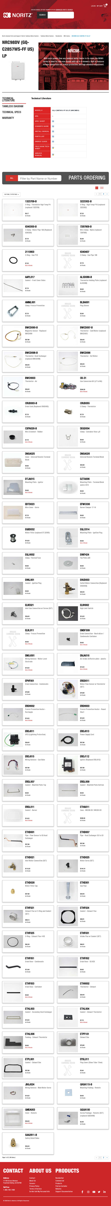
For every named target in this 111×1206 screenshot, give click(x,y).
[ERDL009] (69, 790)
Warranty (8, 118)
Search (42, 15)
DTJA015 (29, 479)
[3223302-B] (69, 210)
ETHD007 (84, 832)
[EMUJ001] (14, 664)
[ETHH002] (69, 992)
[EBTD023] (14, 512)
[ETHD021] (14, 866)
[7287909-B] (69, 235)
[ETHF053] (14, 992)
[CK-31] (69, 386)
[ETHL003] (14, 1017)
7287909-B (86, 227)
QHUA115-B (86, 1084)
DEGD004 (85, 428)
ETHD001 (29, 832)
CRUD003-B (31, 403)
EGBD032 (30, 529)
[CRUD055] (69, 411)
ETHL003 (29, 1009)
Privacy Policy (34, 1186)
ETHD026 (29, 883)
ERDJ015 (29, 756)
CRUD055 (85, 403)
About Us (32, 1181)
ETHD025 (84, 857)
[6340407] (69, 260)
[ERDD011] (69, 689)
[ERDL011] (14, 815)
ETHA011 (84, 807)
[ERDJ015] (14, 765)
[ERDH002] (14, 714)
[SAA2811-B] (14, 1143)
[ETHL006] (14, 1042)
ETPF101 (84, 1034)
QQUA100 (85, 1110)
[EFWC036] (69, 512)
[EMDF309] (69, 639)
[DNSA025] (14, 462)
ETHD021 (29, 857)
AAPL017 (29, 277)
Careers (32, 1183)
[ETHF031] (69, 941)
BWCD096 (85, 353)
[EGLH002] (14, 563)
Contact (32, 1178)
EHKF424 (84, 555)
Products (59, 1183)
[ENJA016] (69, 664)
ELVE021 (29, 605)
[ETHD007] (69, 840)
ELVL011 (29, 630)
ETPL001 (29, 1059)
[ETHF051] (14, 967)
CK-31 (83, 378)
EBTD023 (29, 504)
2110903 (29, 252)
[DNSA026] (69, 462)
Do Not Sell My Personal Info (39, 1191)
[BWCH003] (14, 386)
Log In (93, 6)
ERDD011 (84, 681)
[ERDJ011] (14, 739)
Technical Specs (11, 112)
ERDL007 (29, 782)
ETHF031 (84, 933)
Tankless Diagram (12, 106)
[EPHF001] (14, 689)
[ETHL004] (69, 1017)
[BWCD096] (69, 361)
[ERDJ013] (69, 739)
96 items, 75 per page (10, 194)
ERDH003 (84, 706)
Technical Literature (8, 99)
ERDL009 (84, 782)
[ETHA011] (69, 815)
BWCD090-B (31, 327)
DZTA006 (85, 479)
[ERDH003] (69, 714)
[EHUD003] (69, 588)
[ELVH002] (69, 613)
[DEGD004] (69, 437)
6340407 (84, 252)
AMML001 (30, 302)
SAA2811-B (31, 1135)
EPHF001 (29, 681)
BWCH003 (30, 378)
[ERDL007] (14, 790)
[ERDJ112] (69, 765)
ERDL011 (29, 807)
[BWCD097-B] (69, 336)
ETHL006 (29, 1034)
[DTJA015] (14, 487)
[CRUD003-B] (14, 411)
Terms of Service (35, 1189)
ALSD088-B (86, 277)
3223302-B (86, 201)
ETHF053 (29, 983)
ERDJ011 (29, 731)
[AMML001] (14, 311)
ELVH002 (84, 605)
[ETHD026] (14, 891)
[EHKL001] (14, 588)
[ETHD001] (14, 840)
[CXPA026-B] (14, 437)
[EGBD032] (14, 538)
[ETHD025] (69, 866)
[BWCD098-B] (14, 361)
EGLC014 (84, 529)
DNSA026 (85, 454)
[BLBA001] (69, 311)
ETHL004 (84, 1009)
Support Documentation (64, 1191)
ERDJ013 (84, 731)
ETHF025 (29, 933)
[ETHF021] (14, 916)
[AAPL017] (14, 285)
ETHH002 (84, 983)
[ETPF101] (69, 1042)
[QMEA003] (14, 1118)
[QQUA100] (69, 1118)
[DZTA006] (69, 487)
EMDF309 (85, 630)
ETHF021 (29, 908)
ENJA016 (84, 655)
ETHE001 (84, 883)
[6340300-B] (14, 235)
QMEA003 (30, 1110)
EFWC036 (85, 504)
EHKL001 (29, 580)
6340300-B (31, 227)
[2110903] (14, 260)
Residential (60, 1178)
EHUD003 (84, 580)
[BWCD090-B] (14, 336)
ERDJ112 (84, 756)
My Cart (100, 6)
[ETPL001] (14, 1067)
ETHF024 (84, 908)
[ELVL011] (14, 639)
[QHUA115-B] (69, 1093)
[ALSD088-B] (69, 285)
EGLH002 (29, 555)
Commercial (60, 1181)
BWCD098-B (31, 353)
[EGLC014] (69, 538)
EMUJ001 (30, 655)
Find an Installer (61, 1186)
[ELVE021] (14, 613)
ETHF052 (84, 958)
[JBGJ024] (14, 1093)
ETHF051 (29, 958)
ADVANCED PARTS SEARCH (64, 10)
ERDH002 (29, 706)
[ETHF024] (69, 916)
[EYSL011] (69, 1067)
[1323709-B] (14, 210)
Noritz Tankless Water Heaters (18, 15)
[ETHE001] (69, 891)
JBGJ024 (29, 1084)
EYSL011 (84, 1059)
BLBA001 (85, 302)
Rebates (58, 1189)
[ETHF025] (14, 941)
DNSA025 (30, 454)
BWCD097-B (86, 327)
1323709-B (31, 201)
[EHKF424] (69, 563)
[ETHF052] (69, 967)
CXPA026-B (31, 428)
